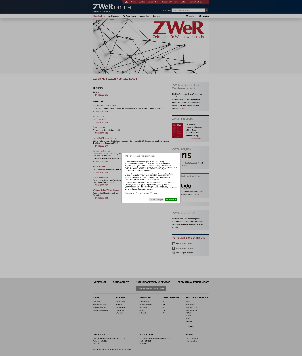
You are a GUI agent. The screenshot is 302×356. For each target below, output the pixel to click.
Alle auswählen (171, 200)
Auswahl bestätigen (156, 200)
